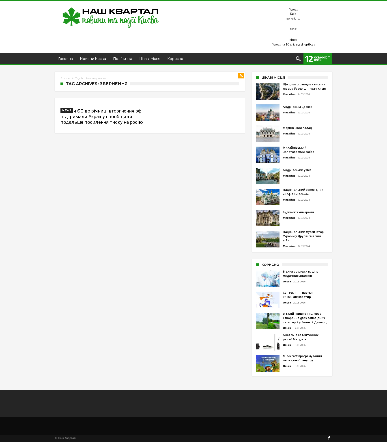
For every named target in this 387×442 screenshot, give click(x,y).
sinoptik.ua (308, 44)
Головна (65, 78)
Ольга (287, 281)
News (66, 110)
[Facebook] (328, 438)
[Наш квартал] (111, 7)
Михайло (289, 94)
